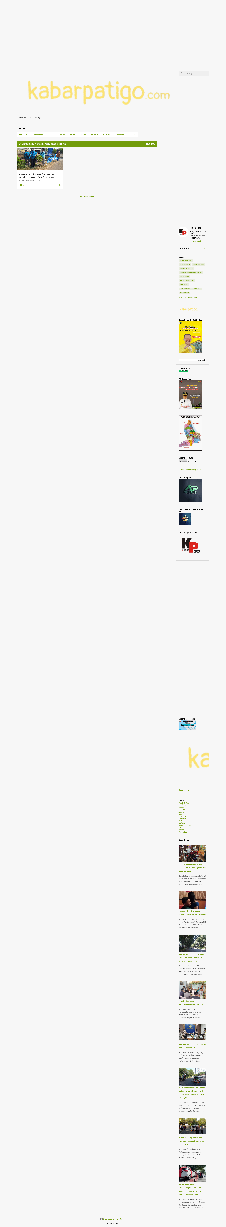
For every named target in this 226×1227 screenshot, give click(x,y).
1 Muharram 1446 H (186, 260)
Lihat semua (150, 144)
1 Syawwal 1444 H (198, 264)
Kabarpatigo (195, 228)
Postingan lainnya (87, 196)
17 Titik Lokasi (184, 276)
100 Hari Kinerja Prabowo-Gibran (191, 272)
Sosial (83, 134)
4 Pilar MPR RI (184, 284)
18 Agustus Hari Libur (187, 280)
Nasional (107, 134)
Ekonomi (94, 134)
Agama (73, 134)
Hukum (62, 134)
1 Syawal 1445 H (185, 264)
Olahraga (120, 134)
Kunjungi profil (195, 241)
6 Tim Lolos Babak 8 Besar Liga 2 (190, 289)
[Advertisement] (70, 16)
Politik (51, 134)
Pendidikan (38, 134)
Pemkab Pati (24, 134)
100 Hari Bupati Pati (186, 268)
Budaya (132, 134)
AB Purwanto (184, 293)
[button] (59, 185)
